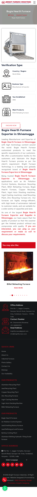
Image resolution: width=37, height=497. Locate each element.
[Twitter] (17, 465)
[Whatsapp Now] (4, 488)
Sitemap (4, 370)
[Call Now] (4, 479)
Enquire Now (11, 125)
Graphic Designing (22, 483)
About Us (4, 355)
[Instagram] (12, 465)
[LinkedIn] (8, 465)
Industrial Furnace (21, 15)
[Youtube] (21, 465)
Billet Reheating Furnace (18, 284)
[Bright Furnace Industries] (16, 2)
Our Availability (6, 374)
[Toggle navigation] (34, 2)
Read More (18, 288)
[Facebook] (3, 465)
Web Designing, (20, 480)
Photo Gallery (6, 362)
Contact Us (5, 366)
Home (12, 15)
